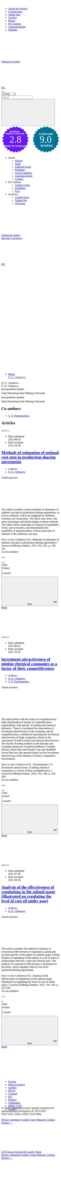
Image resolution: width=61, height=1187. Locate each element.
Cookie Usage (28, 1119)
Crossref (12, 1093)
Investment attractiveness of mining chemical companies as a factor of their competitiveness (29, 664)
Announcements (17, 26)
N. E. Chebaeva (16, 377)
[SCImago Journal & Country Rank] (21, 1151)
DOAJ (11, 1090)
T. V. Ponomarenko (18, 415)
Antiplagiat (14, 1102)
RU (3, 87)
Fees (17, 191)
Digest (11, 20)
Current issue (15, 11)
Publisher (20, 169)
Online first (14, 14)
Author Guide (22, 185)
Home (11, 374)
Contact (19, 179)
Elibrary (12, 1099)
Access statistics (23, 172)
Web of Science (16, 1084)
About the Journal (17, 8)
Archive (12, 17)
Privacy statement (10, 1119)
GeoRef (12, 1087)
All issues (20, 203)
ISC (10, 1096)
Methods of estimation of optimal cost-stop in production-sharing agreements (30, 457)
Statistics (12, 29)
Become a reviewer (11, 238)
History (19, 160)
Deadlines (20, 188)
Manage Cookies (46, 1119)
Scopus (12, 1081)
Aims (18, 163)
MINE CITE (15, 1105)
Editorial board (23, 166)
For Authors (14, 23)
